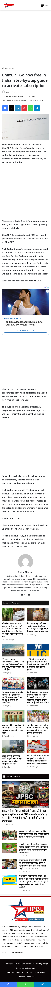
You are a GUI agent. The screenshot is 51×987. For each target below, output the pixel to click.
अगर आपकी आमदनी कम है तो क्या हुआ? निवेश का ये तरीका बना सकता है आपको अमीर (13, 729)
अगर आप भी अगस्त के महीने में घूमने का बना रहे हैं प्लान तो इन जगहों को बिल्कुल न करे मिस (12, 760)
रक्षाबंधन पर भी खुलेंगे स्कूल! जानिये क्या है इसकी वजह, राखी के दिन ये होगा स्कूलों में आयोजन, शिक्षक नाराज (34, 834)
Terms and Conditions (25, 976)
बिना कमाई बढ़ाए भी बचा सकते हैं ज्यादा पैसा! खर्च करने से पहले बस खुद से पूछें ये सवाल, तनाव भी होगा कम (37, 627)
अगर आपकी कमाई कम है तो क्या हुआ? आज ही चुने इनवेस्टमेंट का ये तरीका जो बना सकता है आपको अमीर (38, 759)
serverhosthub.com (27, 968)
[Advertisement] (25, 38)
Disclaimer (29, 972)
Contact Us (9, 972)
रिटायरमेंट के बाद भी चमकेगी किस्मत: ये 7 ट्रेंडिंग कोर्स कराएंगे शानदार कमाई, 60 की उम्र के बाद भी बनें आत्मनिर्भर (13, 697)
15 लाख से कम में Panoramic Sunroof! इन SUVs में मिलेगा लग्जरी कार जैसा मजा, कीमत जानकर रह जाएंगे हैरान (13, 664)
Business (14, 68)
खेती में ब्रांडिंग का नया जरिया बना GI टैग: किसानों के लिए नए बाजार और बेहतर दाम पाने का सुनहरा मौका (37, 729)
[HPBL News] (8, 5)
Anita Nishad (11, 92)
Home (6, 68)
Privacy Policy (40, 972)
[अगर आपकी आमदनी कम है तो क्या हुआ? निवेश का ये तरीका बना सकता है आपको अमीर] (13, 716)
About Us (19, 972)
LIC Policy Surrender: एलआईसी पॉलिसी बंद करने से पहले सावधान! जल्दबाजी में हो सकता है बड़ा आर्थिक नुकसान (38, 664)
